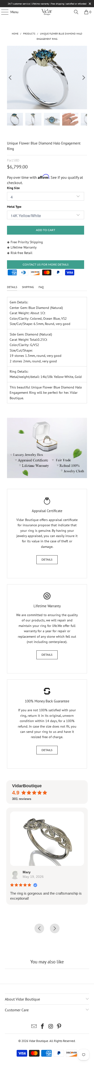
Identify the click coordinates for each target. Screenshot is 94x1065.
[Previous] (10, 78)
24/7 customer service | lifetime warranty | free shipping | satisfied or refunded (47, 3)
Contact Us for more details (46, 264)
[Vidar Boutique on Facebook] (42, 1026)
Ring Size (13, 188)
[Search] (76, 12)
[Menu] (2, 12)
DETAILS (12, 287)
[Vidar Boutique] (47, 12)
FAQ (41, 287)
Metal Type (14, 207)
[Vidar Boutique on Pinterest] (59, 1026)
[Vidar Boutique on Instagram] (51, 1026)
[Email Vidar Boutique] (34, 1026)
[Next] (83, 78)
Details (47, 559)
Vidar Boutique (38, 1041)
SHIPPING (28, 287)
